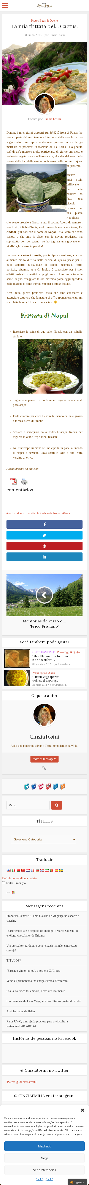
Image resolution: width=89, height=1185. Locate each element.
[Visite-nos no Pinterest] (40, 786)
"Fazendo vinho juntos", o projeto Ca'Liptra (33, 970)
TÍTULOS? (13, 960)
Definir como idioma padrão (19, 878)
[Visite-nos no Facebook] (33, 786)
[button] (82, 1110)
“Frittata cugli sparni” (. (45, 678)
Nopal (67, 513)
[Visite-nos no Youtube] (48, 786)
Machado (44, 1146)
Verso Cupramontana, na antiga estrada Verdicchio (37, 980)
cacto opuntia (27, 513)
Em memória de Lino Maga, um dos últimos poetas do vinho (43, 1001)
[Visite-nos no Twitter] (26, 786)
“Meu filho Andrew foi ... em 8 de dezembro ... (50, 658)
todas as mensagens (44, 759)
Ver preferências (44, 1170)
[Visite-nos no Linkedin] (55, 786)
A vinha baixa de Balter (20, 1011)
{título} (39, 1179)
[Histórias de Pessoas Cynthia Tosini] (44, 5)
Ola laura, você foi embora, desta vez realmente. (36, 991)
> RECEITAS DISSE (43, 652)
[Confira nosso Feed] (62, 786)
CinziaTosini (57, 35)
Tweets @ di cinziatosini (21, 1082)
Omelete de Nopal (49, 513)
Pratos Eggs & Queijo (44, 20)
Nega (44, 1158)
